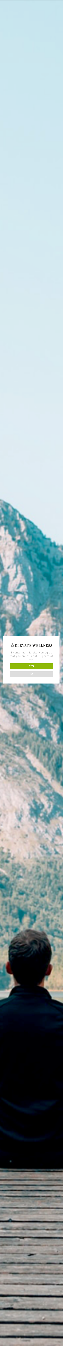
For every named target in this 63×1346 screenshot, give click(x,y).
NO (31, 674)
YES (31, 666)
